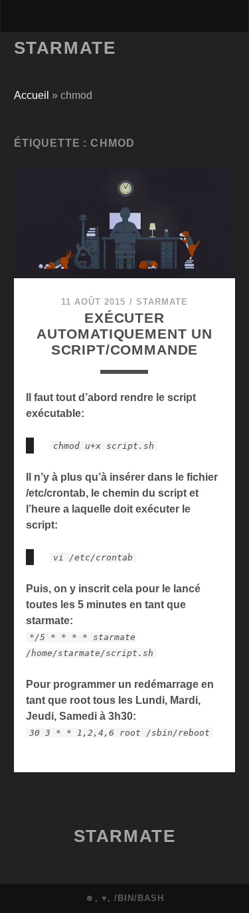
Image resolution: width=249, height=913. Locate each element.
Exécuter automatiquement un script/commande (124, 333)
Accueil (31, 95)
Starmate (65, 48)
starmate (162, 302)
